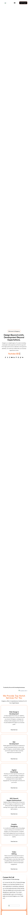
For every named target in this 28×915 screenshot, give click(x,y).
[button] (14, 3)
